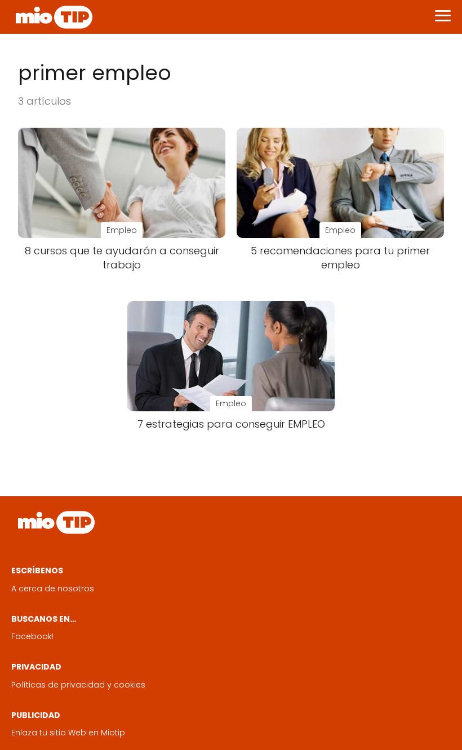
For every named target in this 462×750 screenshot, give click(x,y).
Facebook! (32, 636)
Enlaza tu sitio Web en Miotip (68, 732)
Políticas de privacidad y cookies (78, 684)
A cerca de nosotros (52, 588)
